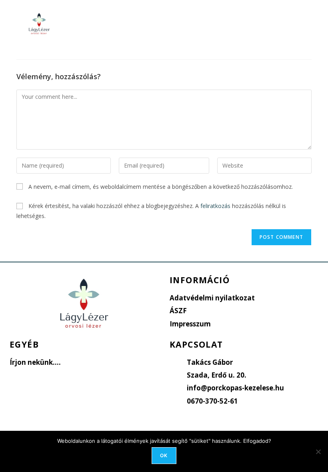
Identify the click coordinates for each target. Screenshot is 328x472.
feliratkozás (215, 206)
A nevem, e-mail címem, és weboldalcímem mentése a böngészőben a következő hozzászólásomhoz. (160, 186)
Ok (164, 455)
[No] (318, 452)
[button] (195, 23)
